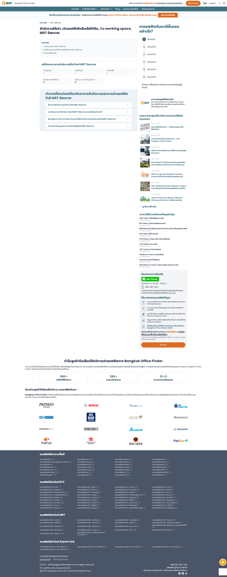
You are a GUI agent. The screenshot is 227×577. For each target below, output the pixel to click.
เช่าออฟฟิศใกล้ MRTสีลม (124, 530)
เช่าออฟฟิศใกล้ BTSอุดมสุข (87, 508)
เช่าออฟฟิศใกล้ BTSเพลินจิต (50, 497)
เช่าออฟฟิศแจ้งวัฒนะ (122, 459)
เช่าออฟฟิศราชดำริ (158, 470)
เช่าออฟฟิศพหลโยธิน (122, 464)
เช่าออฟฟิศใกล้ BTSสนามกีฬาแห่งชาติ (53, 495)
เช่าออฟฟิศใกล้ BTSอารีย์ (49, 487)
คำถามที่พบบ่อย (50, 53)
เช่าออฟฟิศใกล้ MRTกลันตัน (49, 522)
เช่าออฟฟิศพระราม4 (47, 470)
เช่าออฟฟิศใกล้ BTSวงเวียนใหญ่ (163, 508)
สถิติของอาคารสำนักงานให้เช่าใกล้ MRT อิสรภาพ (63, 49)
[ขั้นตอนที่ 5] (165, 69)
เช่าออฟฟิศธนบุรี (83, 475)
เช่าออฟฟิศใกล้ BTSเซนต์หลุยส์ (163, 500)
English (212, 3)
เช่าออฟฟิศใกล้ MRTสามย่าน (87, 530)
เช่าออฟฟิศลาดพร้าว (122, 462)
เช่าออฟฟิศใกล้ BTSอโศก (86, 487)
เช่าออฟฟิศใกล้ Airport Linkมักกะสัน (90, 547)
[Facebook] (179, 573)
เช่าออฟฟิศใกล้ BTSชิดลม (86, 490)
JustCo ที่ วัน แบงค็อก (118, 15)
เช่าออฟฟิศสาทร (83, 472)
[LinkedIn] (183, 573)
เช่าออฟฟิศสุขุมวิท (46, 475)
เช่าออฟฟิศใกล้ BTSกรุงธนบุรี (87, 492)
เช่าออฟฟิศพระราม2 (122, 467)
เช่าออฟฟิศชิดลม (158, 459)
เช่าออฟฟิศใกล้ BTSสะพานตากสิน (164, 502)
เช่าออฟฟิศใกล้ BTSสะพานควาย (126, 502)
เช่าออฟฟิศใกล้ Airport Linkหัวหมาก (52, 547)
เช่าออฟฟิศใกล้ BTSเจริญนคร (50, 490)
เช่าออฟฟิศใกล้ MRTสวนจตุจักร (126, 520)
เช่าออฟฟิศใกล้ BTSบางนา (161, 487)
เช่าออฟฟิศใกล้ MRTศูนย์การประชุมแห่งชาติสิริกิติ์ (169, 525)
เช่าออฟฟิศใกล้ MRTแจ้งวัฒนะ (88, 520)
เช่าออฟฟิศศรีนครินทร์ (160, 472)
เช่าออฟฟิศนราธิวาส (159, 462)
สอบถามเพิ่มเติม (168, 15)
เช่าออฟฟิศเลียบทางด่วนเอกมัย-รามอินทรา (54, 462)
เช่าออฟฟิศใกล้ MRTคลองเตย (88, 522)
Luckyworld (45, 559)
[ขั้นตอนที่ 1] (165, 39)
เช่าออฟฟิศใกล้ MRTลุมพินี (124, 522)
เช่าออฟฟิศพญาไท (158, 464)
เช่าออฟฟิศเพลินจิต (46, 467)
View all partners (60, 559)
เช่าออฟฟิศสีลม (120, 472)
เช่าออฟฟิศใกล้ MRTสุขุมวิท (162, 530)
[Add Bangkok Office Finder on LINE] (163, 279)
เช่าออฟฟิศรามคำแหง (122, 470)
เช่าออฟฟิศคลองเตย (84, 462)
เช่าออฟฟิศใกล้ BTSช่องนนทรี (125, 490)
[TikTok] (186, 573)
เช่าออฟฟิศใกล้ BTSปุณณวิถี (162, 497)
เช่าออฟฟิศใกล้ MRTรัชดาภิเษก (51, 530)
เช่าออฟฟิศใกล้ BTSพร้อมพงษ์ (125, 497)
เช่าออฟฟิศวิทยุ (157, 475)
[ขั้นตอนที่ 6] (165, 77)
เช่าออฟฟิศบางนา (83, 459)
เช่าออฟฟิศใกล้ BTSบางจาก (124, 487)
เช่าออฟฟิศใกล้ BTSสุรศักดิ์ (162, 505)
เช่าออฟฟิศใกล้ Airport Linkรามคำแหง (165, 547)
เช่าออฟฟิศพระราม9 (84, 470)
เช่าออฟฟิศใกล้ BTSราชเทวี (86, 500)
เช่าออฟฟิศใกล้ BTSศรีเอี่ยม (87, 505)
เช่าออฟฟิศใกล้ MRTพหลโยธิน (50, 526)
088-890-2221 (180, 564)
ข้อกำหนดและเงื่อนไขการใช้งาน (175, 570)
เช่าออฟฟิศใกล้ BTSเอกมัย (161, 490)
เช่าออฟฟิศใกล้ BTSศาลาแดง (50, 502)
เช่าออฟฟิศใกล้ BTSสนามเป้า (87, 502)
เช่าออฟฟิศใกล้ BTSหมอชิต (124, 492)
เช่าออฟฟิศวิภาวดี (121, 475)
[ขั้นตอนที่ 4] (165, 62)
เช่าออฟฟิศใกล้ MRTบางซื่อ (49, 520)
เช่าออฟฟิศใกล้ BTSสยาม (49, 505)
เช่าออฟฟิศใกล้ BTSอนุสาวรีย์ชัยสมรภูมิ (129, 508)
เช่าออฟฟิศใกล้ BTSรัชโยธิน (124, 500)
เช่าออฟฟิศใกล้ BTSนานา (161, 492)
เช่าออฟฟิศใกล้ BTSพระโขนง (87, 497)
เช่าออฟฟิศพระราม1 (84, 467)
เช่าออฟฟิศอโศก (45, 459)
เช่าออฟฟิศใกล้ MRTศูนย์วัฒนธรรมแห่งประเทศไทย (91, 533)
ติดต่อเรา (193, 3)
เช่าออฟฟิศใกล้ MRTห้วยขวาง (162, 520)
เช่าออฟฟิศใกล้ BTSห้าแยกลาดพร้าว (52, 492)
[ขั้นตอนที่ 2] (165, 47)
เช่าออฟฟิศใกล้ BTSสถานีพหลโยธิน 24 (128, 495)
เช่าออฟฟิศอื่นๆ (45, 464)
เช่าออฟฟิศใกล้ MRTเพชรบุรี (87, 526)
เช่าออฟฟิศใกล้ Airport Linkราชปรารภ (53, 549)
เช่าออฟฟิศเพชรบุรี (83, 464)
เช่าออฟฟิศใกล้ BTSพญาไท (161, 495)
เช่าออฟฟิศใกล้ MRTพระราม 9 (125, 526)
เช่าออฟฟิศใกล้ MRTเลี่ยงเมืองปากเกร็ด (166, 522)
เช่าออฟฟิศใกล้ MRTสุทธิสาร (50, 533)
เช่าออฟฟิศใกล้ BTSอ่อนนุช (86, 495)
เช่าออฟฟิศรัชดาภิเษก (47, 472)
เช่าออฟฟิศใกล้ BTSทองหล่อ (50, 508)
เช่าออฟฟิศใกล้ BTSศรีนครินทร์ (126, 505)
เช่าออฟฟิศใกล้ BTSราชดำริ (49, 500)
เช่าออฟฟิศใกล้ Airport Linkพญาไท (127, 547)
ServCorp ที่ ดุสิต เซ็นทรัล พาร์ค (143, 15)
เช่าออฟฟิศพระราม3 (159, 467)
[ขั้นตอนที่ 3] (165, 54)
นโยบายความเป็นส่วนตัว (152, 570)
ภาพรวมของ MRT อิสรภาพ (54, 46)
